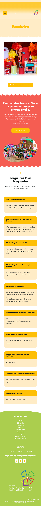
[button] (5, 13)
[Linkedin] (24, 461)
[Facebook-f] (20, 461)
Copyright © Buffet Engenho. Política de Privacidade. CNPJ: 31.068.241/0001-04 (20, 502)
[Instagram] (16, 461)
